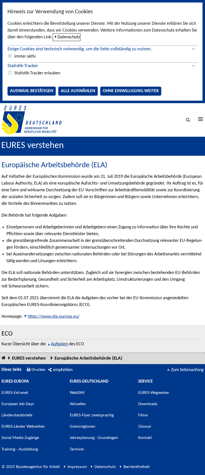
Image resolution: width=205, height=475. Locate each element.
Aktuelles (78, 404)
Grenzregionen (82, 426)
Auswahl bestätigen (31, 91)
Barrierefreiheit (137, 467)
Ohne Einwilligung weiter (131, 91)
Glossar (144, 426)
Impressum (77, 467)
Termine (77, 449)
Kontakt (145, 438)
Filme (143, 415)
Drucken (39, 370)
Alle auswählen (78, 91)
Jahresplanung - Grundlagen (94, 438)
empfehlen (62, 370)
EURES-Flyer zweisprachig (92, 415)
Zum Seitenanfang (187, 370)
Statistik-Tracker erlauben (37, 73)
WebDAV (77, 393)
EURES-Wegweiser (153, 393)
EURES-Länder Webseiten (23, 426)
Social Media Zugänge (20, 438)
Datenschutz (69, 37)
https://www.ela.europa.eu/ (54, 316)
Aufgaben (59, 344)
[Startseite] (4, 358)
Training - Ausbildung (20, 449)
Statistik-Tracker (23, 66)
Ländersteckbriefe (17, 415)
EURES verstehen (32, 145)
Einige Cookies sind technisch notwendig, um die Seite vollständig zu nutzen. (80, 49)
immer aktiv (25, 56)
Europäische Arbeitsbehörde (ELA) (88, 358)
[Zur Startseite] (32, 119)
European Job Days (18, 404)
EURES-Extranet (15, 393)
